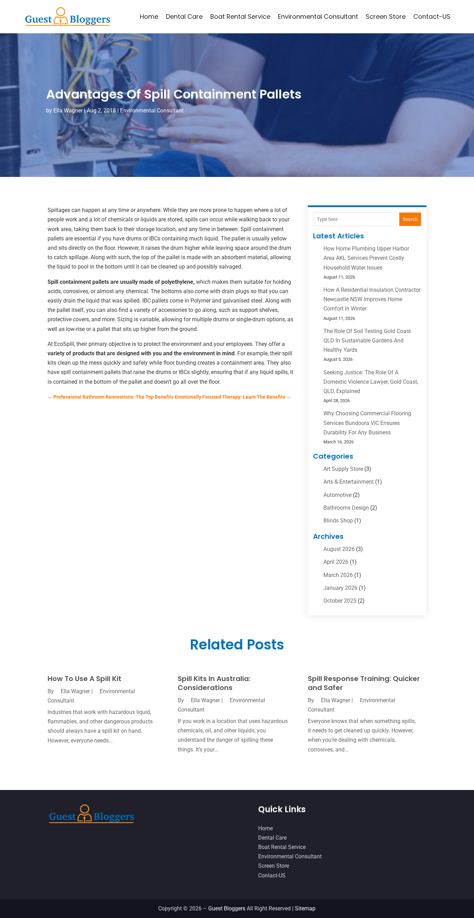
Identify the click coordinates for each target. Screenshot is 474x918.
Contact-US (431, 16)
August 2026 (339, 549)
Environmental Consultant (318, 16)
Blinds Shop (338, 520)
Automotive (337, 495)
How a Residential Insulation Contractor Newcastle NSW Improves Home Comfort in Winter (372, 299)
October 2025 (339, 600)
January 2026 (340, 588)
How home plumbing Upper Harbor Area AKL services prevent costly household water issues (366, 258)
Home (149, 16)
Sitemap (305, 908)
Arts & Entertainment (348, 481)
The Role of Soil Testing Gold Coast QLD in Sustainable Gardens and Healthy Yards (367, 340)
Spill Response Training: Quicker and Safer (364, 683)
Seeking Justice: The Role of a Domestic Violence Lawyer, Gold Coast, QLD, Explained (370, 381)
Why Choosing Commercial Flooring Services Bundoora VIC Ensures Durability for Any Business (367, 422)
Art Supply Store (343, 469)
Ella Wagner (68, 110)
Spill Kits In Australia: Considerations (214, 683)
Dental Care (184, 16)
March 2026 (338, 575)
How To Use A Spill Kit (84, 678)
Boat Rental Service (240, 16)
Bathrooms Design (346, 507)
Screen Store (386, 16)
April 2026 (335, 562)
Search (410, 219)
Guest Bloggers (226, 908)
